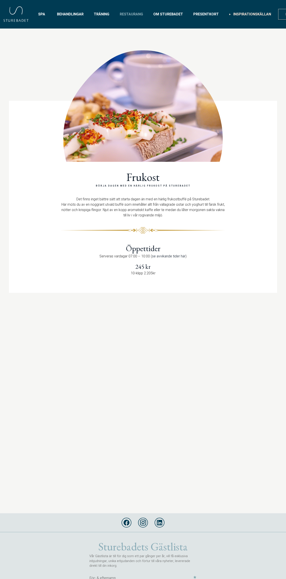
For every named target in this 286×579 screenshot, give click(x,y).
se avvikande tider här (168, 256)
